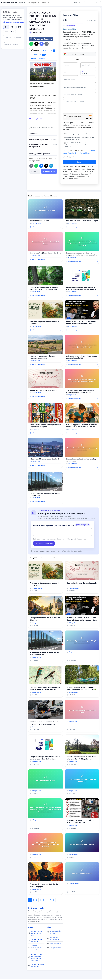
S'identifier (78, 3)
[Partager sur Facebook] (41, 166)
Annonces (49, 50)
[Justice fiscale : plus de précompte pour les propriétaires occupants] (45, 419)
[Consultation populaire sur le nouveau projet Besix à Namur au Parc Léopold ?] (45, 282)
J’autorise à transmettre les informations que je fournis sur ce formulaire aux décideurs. (79, 145)
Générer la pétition (45, 543)
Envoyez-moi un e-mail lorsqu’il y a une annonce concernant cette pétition (79, 138)
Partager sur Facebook (43, 39)
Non (73, 157)
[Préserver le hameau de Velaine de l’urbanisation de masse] (45, 351)
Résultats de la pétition (38, 139)
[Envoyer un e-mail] (41, 44)
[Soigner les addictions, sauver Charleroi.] (45, 453)
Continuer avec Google (75, 54)
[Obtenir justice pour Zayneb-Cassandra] (45, 384)
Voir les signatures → (69, 25)
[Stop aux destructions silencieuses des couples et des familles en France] (82, 385)
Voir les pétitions (33, 3)
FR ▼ (23, 2)
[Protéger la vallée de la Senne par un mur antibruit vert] (45, 488)
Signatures (39, 54)
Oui (67, 157)
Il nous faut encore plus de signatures (38, 145)
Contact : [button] (44, 3)
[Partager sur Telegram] (51, 166)
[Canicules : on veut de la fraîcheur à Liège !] (82, 214)
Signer (79, 162)
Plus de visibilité (39, 58)
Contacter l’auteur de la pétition (42, 127)
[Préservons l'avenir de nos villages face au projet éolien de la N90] (82, 351)
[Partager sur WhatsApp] (31, 44)
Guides (31, 927)
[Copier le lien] (46, 44)
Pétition (36, 50)
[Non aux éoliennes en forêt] (45, 214)
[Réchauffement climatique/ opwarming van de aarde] (82, 454)
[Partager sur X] (36, 44)
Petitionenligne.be (9, 3)
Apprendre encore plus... (15, 22)
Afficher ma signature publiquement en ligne (78, 134)
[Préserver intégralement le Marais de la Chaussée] (45, 316)
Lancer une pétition (92, 3)
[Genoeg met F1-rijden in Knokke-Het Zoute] (45, 247)
